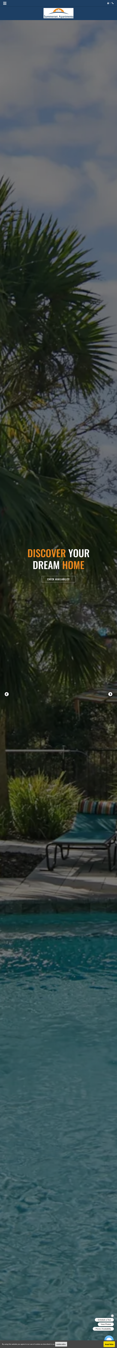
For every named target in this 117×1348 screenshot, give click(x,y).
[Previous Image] (6, 694)
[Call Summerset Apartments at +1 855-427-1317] (113, 3)
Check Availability (58, 579)
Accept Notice (109, 1344)
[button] (109, 3)
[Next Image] (110, 694)
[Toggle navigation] (5, 3)
